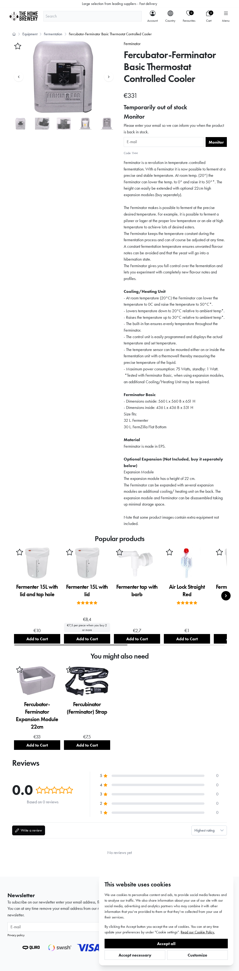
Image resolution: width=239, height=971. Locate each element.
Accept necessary (135, 955)
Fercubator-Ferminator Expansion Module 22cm (37, 715)
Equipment (29, 34)
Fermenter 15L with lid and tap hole (37, 590)
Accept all (166, 943)
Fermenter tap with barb (137, 590)
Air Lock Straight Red (187, 590)
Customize (197, 955)
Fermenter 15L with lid (87, 590)
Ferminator (132, 43)
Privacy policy (16, 935)
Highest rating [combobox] (204, 830)
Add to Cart (37, 638)
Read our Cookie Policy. (198, 932)
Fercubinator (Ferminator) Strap (87, 708)
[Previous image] (18, 77)
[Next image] (108, 77)
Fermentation (53, 34)
